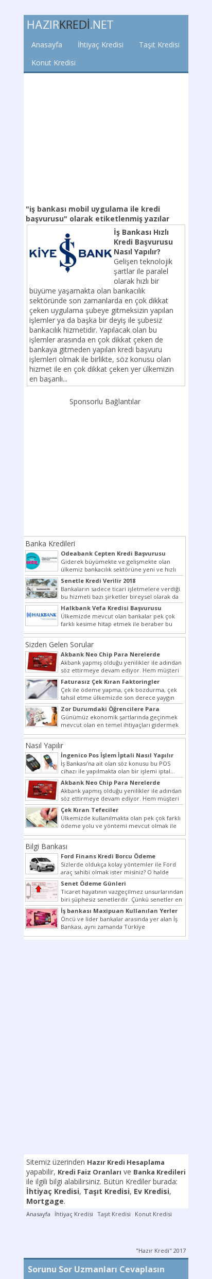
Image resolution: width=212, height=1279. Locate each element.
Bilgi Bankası (46, 846)
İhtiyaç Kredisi (100, 44)
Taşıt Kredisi (159, 44)
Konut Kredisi (53, 62)
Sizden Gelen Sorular (59, 644)
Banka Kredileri (50, 543)
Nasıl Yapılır (44, 745)
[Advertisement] (106, 137)
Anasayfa (46, 44)
